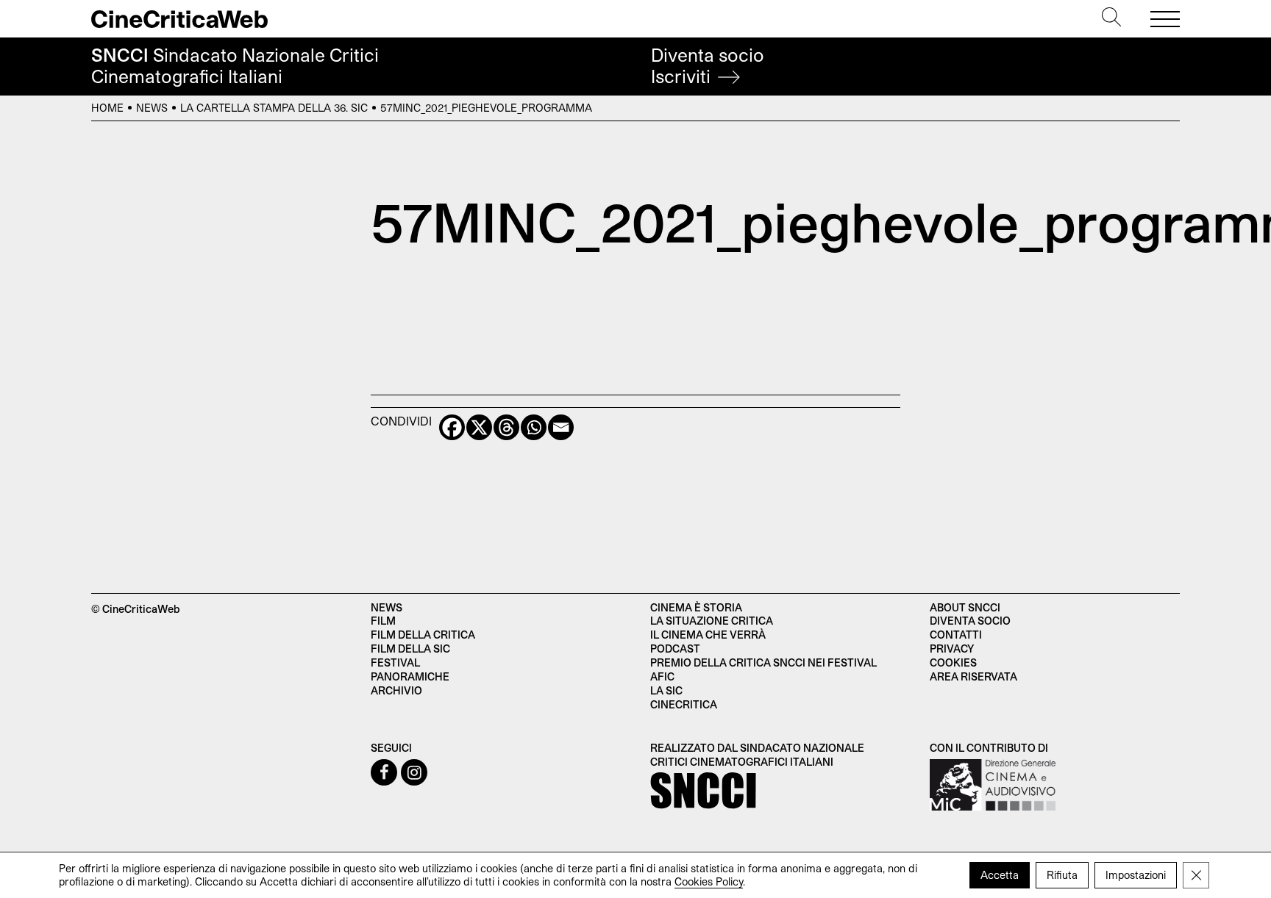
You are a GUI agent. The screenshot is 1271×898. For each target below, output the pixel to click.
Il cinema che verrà (708, 634)
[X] (479, 427)
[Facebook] (452, 427)
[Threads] (506, 427)
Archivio (396, 690)
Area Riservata (973, 676)
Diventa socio (707, 66)
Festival (395, 662)
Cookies (953, 662)
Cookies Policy (708, 881)
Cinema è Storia (696, 607)
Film (383, 620)
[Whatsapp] (534, 427)
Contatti (956, 634)
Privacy (952, 648)
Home (107, 107)
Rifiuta (1062, 875)
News (152, 107)
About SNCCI (965, 607)
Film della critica (423, 634)
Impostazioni (1136, 875)
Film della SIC (410, 648)
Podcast (675, 648)
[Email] (561, 427)
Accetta (999, 875)
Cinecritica (683, 704)
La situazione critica (711, 620)
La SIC (666, 690)
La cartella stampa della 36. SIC (274, 107)
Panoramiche (410, 676)
